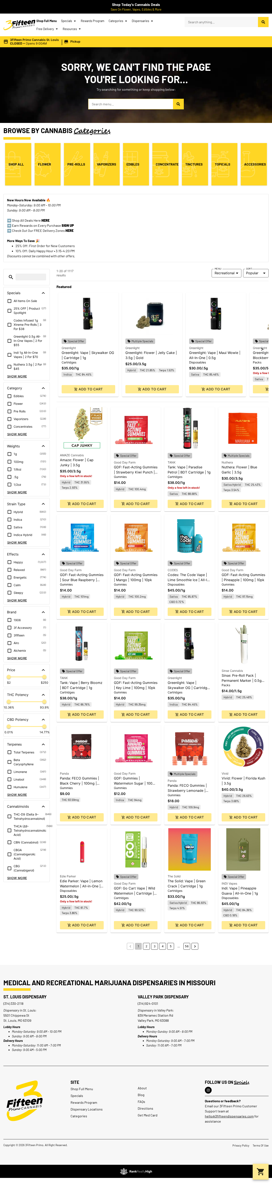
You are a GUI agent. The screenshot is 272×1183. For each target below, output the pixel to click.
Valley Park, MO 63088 (153, 1020)
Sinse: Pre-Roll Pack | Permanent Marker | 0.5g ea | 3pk (242, 680)
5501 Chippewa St (16, 1015)
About (142, 1088)
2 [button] (146, 946)
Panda (64, 773)
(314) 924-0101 (148, 1003)
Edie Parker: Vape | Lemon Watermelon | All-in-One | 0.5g (81, 886)
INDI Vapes (229, 883)
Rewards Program (92, 21)
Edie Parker (68, 876)
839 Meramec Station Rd (155, 1015)
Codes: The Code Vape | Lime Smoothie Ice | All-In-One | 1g (189, 580)
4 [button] (163, 946)
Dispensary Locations (87, 1109)
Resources (70, 29)
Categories (116, 21)
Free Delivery (45, 29)
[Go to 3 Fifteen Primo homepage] (19, 25)
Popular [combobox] (252, 273)
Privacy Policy (240, 1145)
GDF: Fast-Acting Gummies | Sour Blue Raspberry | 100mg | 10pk (81, 580)
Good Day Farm (125, 462)
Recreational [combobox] (225, 273)
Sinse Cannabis (232, 670)
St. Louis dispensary (25, 996)
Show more (17, 376)
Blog (141, 1095)
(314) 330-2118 (13, 1003)
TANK (172, 462)
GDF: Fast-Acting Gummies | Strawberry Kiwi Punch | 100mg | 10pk (135, 472)
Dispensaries (140, 21)
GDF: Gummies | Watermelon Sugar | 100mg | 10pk (135, 783)
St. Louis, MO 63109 (17, 1020)
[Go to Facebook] (208, 1090)
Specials (66, 21)
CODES (173, 570)
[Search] (263, 22)
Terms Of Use (261, 1145)
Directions (145, 1108)
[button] (42, 41)
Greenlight (69, 348)
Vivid (225, 773)
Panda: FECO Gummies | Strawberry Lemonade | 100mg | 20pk (187, 790)
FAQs (141, 1101)
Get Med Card (147, 1115)
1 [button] (138, 946)
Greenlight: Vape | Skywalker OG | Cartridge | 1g (189, 688)
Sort (249, 268)
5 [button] (171, 946)
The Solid (174, 876)
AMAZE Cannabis (72, 455)
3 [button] (155, 946)
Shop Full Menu (46, 21)
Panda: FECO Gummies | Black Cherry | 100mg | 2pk (79, 783)
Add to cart (91, 389)
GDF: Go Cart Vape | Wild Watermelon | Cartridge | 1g (134, 893)
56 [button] (187, 946)
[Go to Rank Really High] (136, 1171)
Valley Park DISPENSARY (163, 996)
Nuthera (227, 462)
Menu (218, 268)
